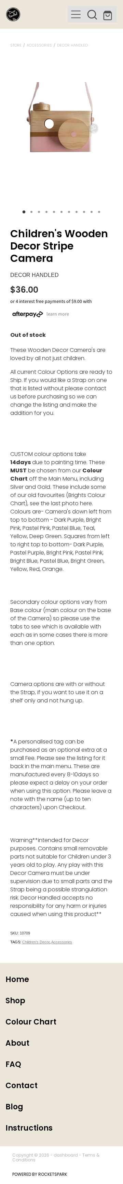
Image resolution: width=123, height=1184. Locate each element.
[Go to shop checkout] (108, 14)
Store (16, 45)
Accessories (39, 45)
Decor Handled (72, 45)
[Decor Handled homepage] (37, 14)
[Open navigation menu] (76, 14)
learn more (57, 314)
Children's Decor (36, 942)
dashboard (66, 1155)
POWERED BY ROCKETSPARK (39, 1174)
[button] (92, 14)
